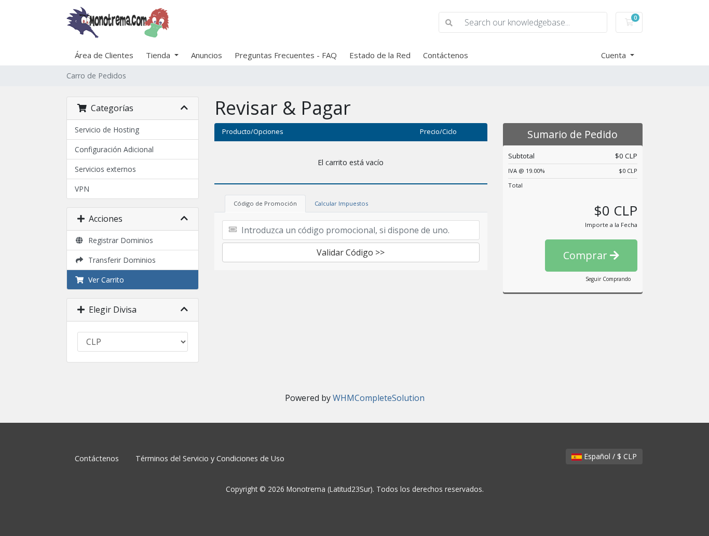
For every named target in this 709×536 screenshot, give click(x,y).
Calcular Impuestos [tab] (341, 203)
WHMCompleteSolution (379, 398)
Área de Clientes (104, 55)
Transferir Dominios (120, 260)
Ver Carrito (104, 280)
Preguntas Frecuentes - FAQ (286, 55)
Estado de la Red (380, 55)
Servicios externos (105, 169)
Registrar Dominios (118, 240)
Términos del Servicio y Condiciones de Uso (209, 458)
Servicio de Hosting (107, 130)
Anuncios (206, 55)
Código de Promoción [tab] (265, 203)
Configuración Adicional (114, 149)
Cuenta (614, 55)
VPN (82, 189)
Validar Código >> (351, 252)
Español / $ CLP (609, 456)
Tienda (159, 55)
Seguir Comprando (608, 279)
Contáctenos (445, 55)
